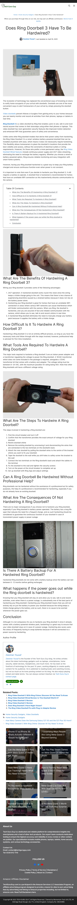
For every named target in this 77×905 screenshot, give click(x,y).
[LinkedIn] (7, 684)
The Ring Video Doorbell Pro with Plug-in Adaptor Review (32, 708)
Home (15, 15)
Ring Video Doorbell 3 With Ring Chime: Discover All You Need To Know (38, 695)
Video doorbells (9, 114)
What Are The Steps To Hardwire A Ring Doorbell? (32, 203)
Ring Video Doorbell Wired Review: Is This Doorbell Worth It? (33, 698)
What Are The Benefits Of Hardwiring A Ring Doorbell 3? (35, 192)
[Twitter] (10, 684)
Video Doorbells (32, 714)
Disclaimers (52, 870)
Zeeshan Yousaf (29, 39)
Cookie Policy (30, 873)
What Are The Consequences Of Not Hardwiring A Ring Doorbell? (38, 210)
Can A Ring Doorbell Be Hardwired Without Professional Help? (37, 206)
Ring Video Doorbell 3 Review (20, 701)
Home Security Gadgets (26, 15)
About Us (41, 873)
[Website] (21, 681)
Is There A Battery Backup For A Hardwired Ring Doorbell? (35, 213)
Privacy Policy (25, 870)
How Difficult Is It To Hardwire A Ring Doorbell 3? (32, 196)
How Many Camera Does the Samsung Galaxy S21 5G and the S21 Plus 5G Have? (39, 721)
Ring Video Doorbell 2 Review (20, 703)
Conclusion (16, 223)
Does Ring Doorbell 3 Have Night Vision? (25, 706)
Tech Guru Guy (9, 832)
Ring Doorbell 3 (9, 124)
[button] (69, 6)
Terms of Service (39, 870)
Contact (49, 873)
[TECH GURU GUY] (8, 6)
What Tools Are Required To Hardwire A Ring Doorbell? (34, 199)
